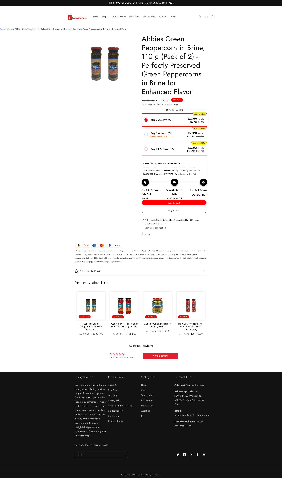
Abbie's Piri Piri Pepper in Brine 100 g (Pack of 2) (124, 327)
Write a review (160, 355)
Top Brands (146, 395)
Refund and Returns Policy (120, 405)
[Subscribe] (124, 454)
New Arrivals (147, 405)
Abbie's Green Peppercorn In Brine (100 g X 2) (91, 327)
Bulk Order (113, 390)
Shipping (156, 104)
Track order (113, 415)
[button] (105, 17)
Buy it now (174, 210)
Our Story (112, 395)
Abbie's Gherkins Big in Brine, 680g (157, 325)
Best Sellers (146, 400)
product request (115, 410)
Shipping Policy (115, 421)
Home (3, 29)
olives (10, 29)
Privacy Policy (114, 400)
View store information (155, 227)
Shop (143, 390)
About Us (112, 384)
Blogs (144, 415)
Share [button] (147, 234)
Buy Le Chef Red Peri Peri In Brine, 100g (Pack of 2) (190, 327)
